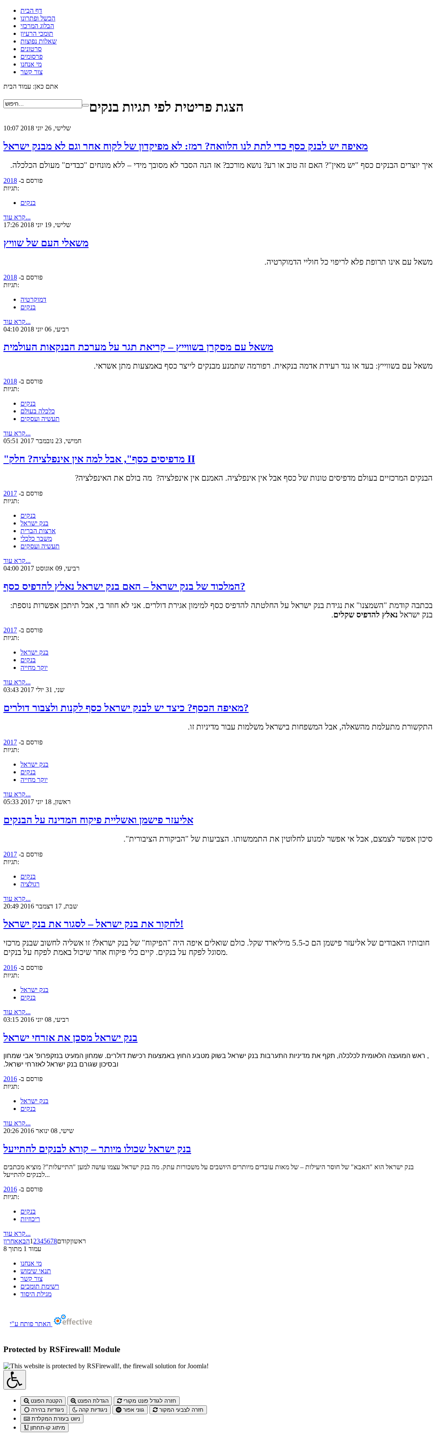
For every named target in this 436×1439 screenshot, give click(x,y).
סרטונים (31, 48)
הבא (24, 1241)
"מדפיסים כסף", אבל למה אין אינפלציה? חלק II (99, 458)
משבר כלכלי (36, 538)
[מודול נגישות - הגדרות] (14, 1380)
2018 (10, 180)
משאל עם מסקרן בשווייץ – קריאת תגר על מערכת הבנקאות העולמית (138, 346)
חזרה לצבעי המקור (181, 1410)
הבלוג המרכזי (37, 25)
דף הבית (31, 10)
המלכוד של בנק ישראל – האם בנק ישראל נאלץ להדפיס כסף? (124, 586)
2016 (10, 967)
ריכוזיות (30, 1219)
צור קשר (31, 71)
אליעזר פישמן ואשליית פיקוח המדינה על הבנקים (98, 819)
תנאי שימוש (35, 1271)
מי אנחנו (31, 64)
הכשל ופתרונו (37, 18)
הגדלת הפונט (92, 1401)
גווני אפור (132, 1410)
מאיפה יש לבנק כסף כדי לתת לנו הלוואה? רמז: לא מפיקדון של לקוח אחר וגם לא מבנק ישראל (185, 146)
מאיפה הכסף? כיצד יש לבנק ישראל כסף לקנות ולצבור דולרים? (126, 707)
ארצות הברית (38, 530)
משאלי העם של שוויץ (46, 242)
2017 (10, 493)
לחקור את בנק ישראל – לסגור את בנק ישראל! (93, 923)
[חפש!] (85, 105)
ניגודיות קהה (92, 1410)
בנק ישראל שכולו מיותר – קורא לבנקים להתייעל (97, 1148)
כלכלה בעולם (37, 411)
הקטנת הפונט (45, 1401)
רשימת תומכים (39, 1286)
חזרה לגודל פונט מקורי (149, 1401)
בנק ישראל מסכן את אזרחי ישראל (70, 1037)
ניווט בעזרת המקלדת (55, 1419)
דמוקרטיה (33, 299)
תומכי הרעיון (36, 33)
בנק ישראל (34, 523)
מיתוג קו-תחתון (47, 1428)
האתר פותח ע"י (31, 1323)
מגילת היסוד (36, 1294)
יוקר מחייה (34, 667)
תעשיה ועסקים (40, 418)
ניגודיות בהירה (46, 1410)
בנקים (28, 202)
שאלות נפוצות (38, 41)
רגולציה (30, 884)
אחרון (10, 1241)
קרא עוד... (17, 217)
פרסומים (31, 56)
